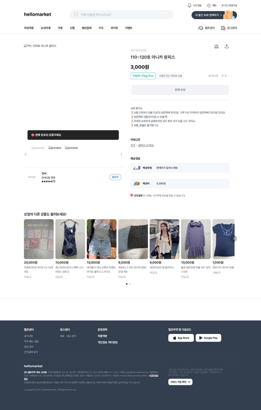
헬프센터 (29, 329)
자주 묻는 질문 (31, 341)
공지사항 (28, 336)
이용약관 (102, 336)
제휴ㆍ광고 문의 (68, 336)
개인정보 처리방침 (108, 342)
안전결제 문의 (31, 352)
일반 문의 (29, 346)
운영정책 (102, 329)
